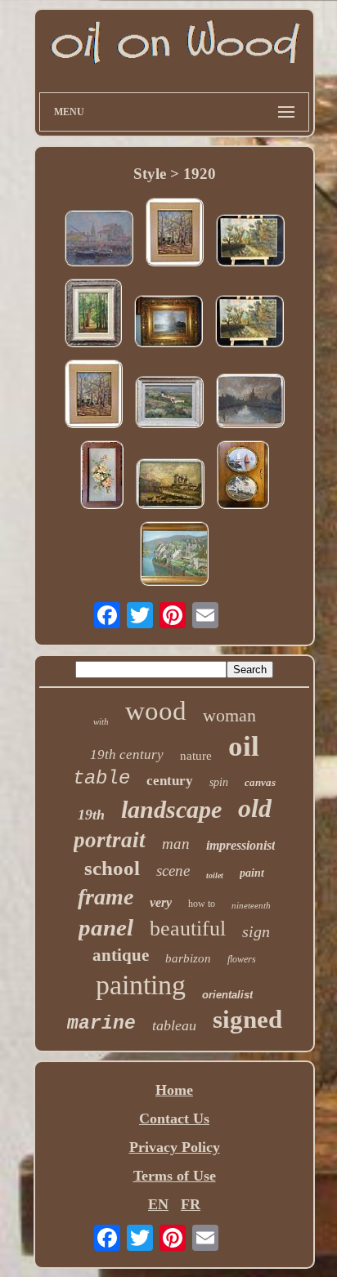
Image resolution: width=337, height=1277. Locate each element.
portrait (110, 840)
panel (106, 927)
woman (229, 715)
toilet (214, 875)
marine (101, 1023)
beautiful (188, 928)
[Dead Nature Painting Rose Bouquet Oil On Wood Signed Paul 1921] (102, 476)
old (255, 808)
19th (91, 814)
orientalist (227, 995)
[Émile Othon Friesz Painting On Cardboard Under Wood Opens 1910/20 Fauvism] (93, 315)
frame (105, 896)
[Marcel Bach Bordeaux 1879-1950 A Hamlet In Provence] (169, 404)
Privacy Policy (174, 1147)
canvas (260, 782)
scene (173, 870)
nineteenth (251, 905)
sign (256, 931)
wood (155, 711)
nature (196, 755)
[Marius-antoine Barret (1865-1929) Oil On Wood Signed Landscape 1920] (250, 402)
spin (218, 782)
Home (174, 1090)
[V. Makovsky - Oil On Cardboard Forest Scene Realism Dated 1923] (94, 395)
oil (243, 746)
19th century (127, 754)
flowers (241, 959)
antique (120, 955)
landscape (171, 809)
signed (247, 1019)
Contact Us (174, 1118)
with (101, 721)
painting (141, 985)
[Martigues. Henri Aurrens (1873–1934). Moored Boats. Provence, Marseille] (99, 240)
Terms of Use (174, 1176)
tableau (174, 1025)
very (161, 902)
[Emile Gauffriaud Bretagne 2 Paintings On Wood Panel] (243, 476)
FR (190, 1204)
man (176, 843)
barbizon (188, 958)
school (112, 868)
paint (252, 873)
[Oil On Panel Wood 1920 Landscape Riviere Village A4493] (170, 485)
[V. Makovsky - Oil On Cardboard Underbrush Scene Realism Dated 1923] (175, 234)
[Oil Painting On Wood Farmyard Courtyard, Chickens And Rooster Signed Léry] (168, 323)
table (101, 778)
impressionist (240, 845)
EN (158, 1204)
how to (201, 903)
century (169, 780)
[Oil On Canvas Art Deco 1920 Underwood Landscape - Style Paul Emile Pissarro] (250, 242)
